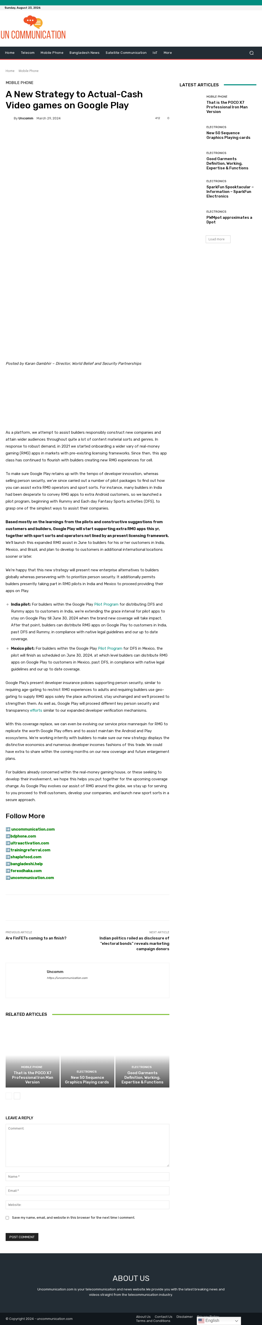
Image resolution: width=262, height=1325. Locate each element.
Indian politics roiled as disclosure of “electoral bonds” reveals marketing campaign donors (134, 943)
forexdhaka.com (26, 870)
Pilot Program (106, 604)
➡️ (8, 836)
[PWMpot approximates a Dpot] (191, 217)
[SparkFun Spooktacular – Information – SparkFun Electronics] (191, 189)
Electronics (87, 1071)
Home (10, 71)
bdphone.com (23, 836)
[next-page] (17, 1096)
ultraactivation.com (29, 843)
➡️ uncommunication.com (30, 829)
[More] (143, 136)
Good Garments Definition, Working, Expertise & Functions (142, 1077)
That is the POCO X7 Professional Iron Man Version (32, 1077)
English (211, 1320)
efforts (36, 710)
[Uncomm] (10, 118)
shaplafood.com (25, 857)
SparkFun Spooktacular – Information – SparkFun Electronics (230, 192)
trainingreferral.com (30, 850)
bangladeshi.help (26, 864)
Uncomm (25, 118)
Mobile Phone (29, 71)
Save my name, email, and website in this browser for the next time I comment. (73, 1217)
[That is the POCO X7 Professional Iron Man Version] (33, 1055)
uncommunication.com (32, 877)
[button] (251, 53)
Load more (217, 239)
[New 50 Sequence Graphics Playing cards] (88, 1055)
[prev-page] (9, 1096)
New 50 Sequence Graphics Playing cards (87, 1079)
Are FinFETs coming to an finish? (36, 938)
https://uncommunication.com (67, 978)
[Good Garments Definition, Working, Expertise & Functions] (142, 1055)
